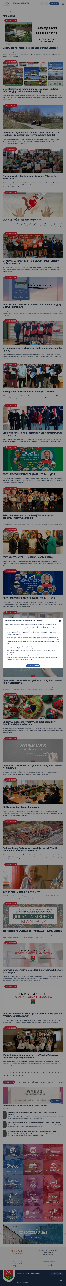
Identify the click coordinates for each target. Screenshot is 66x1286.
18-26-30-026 (37, 639)
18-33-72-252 (49, 632)
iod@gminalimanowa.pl (52, 639)
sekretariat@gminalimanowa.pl (15, 634)
